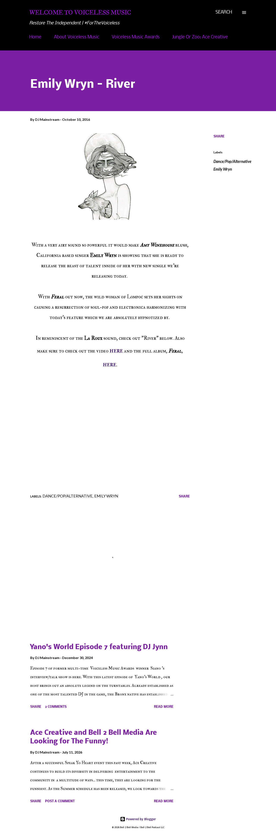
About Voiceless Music (76, 37)
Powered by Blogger (140, 819)
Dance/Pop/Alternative (232, 161)
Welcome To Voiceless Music (80, 12)
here (116, 350)
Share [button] (218, 136)
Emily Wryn (222, 169)
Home (35, 37)
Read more (163, 707)
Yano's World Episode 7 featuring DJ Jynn (99, 647)
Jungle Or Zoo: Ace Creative (200, 37)
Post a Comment (60, 801)
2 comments (56, 707)
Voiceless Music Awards (136, 37)
